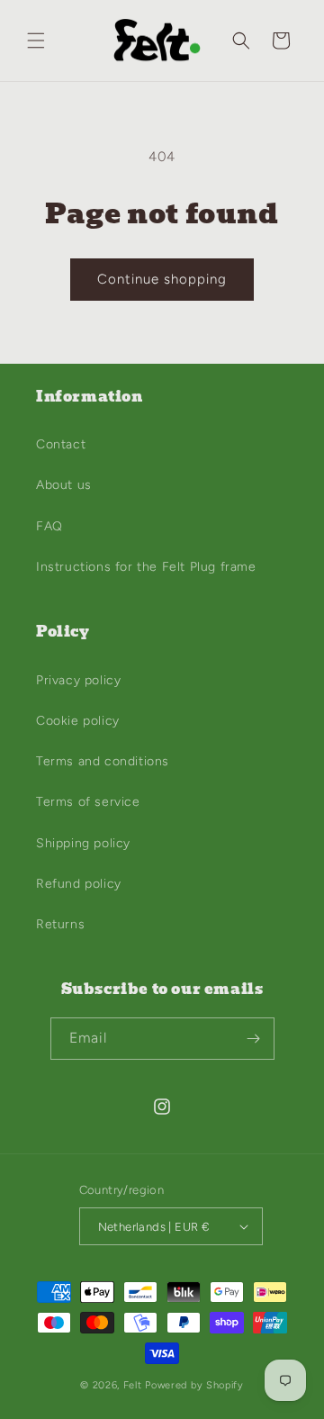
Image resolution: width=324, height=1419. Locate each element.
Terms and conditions (102, 761)
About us (64, 485)
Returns (60, 924)
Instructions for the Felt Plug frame (146, 566)
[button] (36, 40)
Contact (61, 444)
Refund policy (79, 883)
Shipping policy (83, 843)
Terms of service (88, 801)
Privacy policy (78, 680)
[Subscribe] (254, 1038)
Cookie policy (78, 720)
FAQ (49, 526)
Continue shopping (162, 279)
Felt (132, 1385)
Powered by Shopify (194, 1385)
